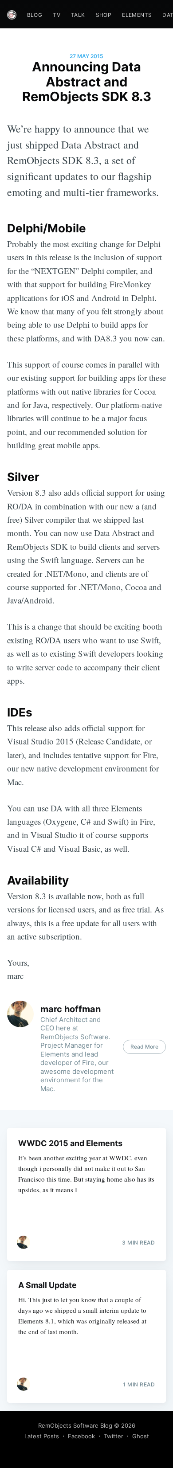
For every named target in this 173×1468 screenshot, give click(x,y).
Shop (104, 15)
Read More (144, 1046)
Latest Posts (41, 1436)
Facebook (81, 1436)
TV (56, 15)
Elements (137, 15)
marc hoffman (70, 1009)
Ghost (140, 1436)
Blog (35, 15)
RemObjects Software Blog (75, 1425)
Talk (78, 15)
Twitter (113, 1436)
